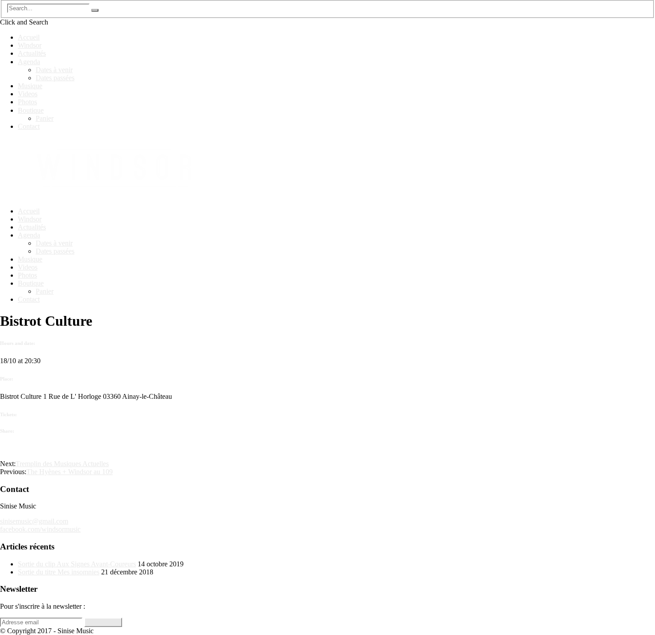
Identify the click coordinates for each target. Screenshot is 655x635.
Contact (29, 126)
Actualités (32, 53)
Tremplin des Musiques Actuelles (62, 463)
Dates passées (55, 78)
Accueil (29, 37)
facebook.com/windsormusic (40, 529)
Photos (27, 102)
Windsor (29, 45)
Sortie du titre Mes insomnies (58, 572)
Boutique (31, 110)
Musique (30, 86)
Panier (44, 118)
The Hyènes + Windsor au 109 (69, 471)
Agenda (29, 62)
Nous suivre (103, 622)
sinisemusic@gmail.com (34, 521)
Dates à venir (54, 70)
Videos (27, 94)
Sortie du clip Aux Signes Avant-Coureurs (77, 564)
